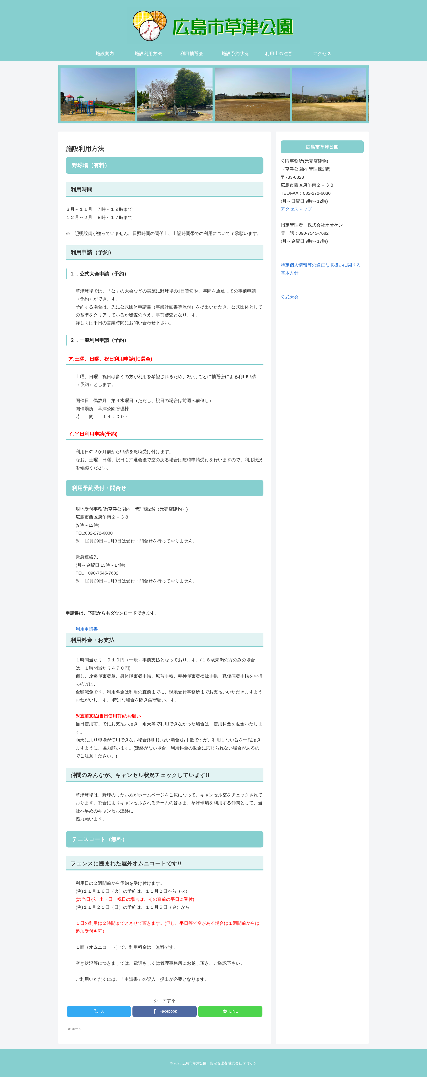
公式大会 (290, 297)
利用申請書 (87, 629)
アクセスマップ (296, 209)
